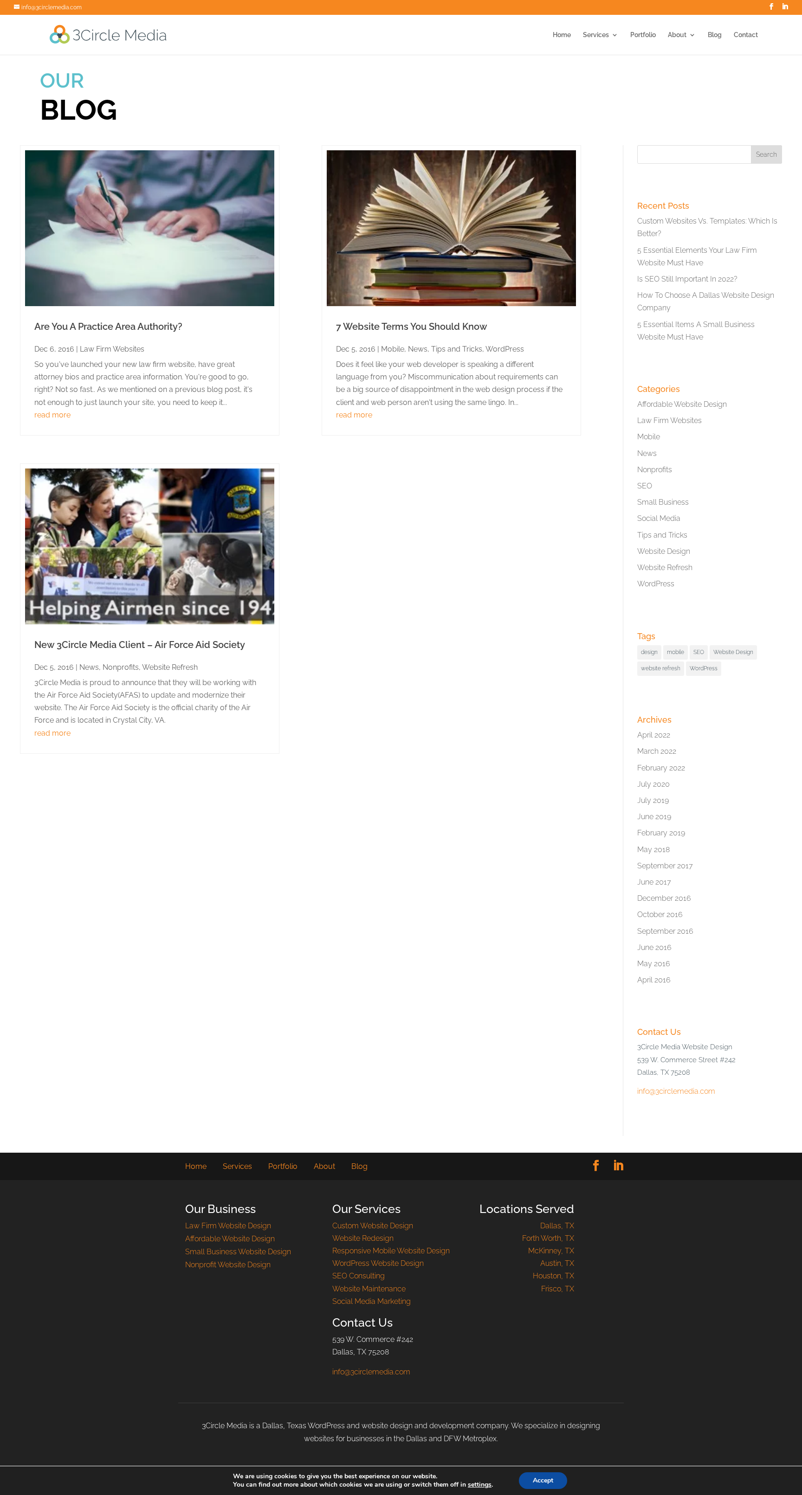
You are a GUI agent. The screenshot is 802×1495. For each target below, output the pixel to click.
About (677, 35)
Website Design (663, 551)
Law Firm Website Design (228, 1225)
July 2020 (653, 784)
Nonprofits (121, 667)
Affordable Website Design (682, 404)
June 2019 (654, 816)
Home (562, 35)
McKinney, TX (551, 1250)
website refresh (660, 668)
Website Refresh (170, 667)
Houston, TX (553, 1275)
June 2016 (654, 947)
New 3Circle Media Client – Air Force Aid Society (139, 644)
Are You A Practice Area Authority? (108, 326)
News (89, 667)
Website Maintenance (369, 1288)
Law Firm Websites (112, 349)
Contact (746, 35)
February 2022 (661, 768)
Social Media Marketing (371, 1301)
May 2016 (653, 963)
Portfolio (643, 35)
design (649, 652)
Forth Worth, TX (548, 1238)
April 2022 (653, 735)
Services (596, 35)
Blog (715, 35)
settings (480, 1485)
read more (52, 415)
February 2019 (661, 832)
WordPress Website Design (378, 1263)
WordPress (504, 349)
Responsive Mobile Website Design (391, 1250)
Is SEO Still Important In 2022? (687, 279)
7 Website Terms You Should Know (411, 326)
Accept (543, 1480)
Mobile (392, 349)
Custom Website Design (372, 1225)
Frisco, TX (557, 1288)
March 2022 (656, 751)
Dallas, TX (557, 1225)
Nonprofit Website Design (228, 1264)
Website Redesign (363, 1238)
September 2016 (665, 931)
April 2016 (654, 979)
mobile (675, 652)
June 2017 (654, 882)
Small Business (663, 502)
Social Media (658, 518)
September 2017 (665, 865)
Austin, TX (557, 1263)
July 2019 (653, 800)
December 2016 (664, 898)
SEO (644, 485)
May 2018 (653, 849)
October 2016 (660, 914)
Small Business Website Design (238, 1251)
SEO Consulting (358, 1275)
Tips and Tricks (456, 349)
